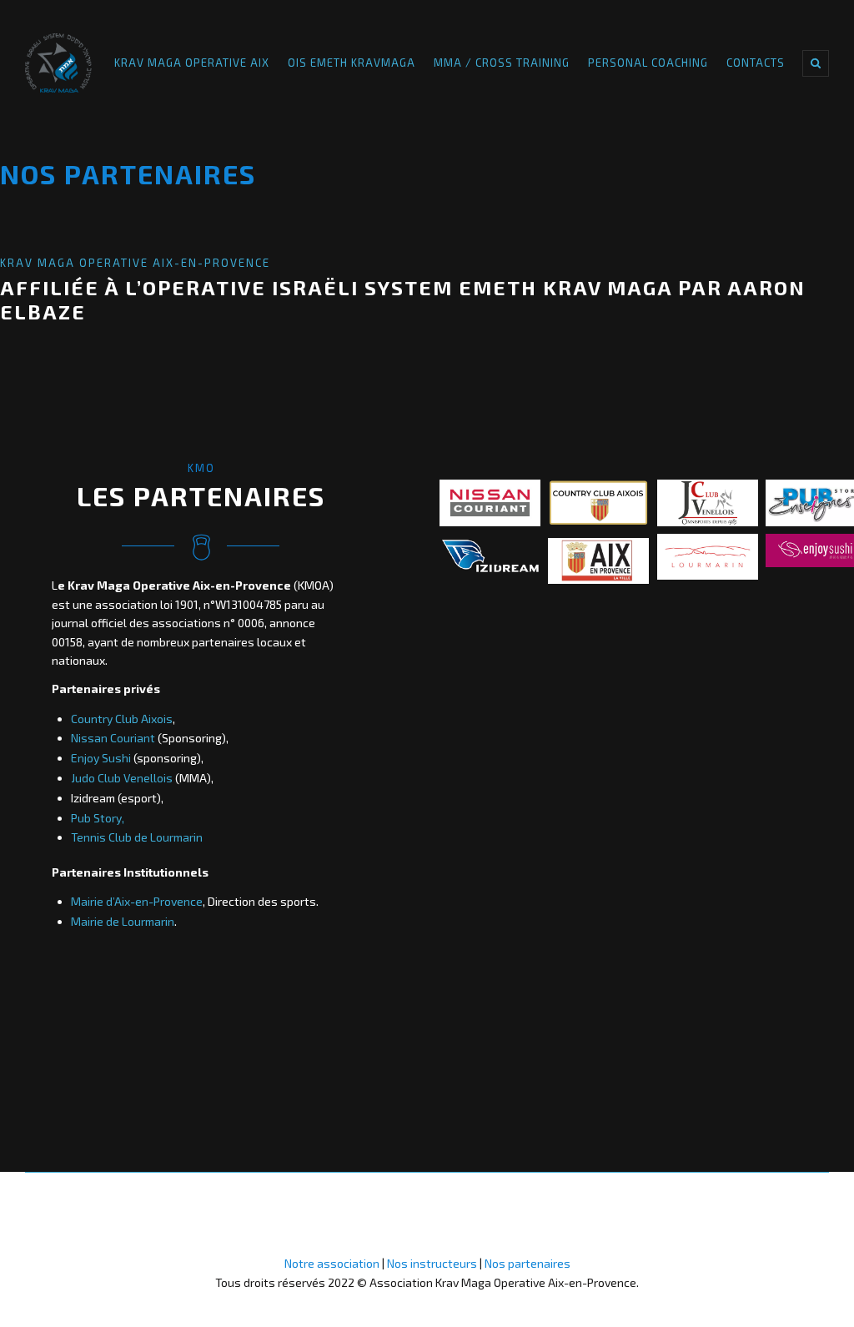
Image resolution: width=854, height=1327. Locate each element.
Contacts (755, 62)
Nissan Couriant (113, 738)
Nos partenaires (527, 1263)
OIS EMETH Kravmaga (351, 62)
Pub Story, (97, 818)
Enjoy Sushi (101, 758)
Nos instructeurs (433, 1263)
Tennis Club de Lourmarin (137, 837)
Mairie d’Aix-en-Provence (137, 901)
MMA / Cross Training (502, 62)
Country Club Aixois (122, 718)
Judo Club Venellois (122, 778)
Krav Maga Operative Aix (191, 62)
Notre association (331, 1263)
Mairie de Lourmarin (122, 921)
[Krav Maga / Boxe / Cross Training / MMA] (58, 63)
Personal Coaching (648, 62)
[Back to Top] (25, 1272)
